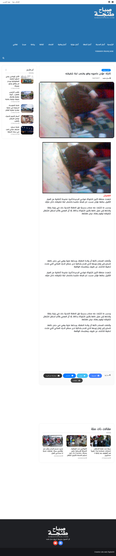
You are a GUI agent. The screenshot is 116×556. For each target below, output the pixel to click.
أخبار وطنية (62, 44)
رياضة (33, 44)
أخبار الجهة (87, 44)
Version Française (104, 51)
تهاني (15, 44)
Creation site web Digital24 (104, 552)
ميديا (24, 44)
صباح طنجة (106, 78)
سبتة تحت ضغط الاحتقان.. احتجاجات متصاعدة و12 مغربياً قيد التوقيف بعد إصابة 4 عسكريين (101, 452)
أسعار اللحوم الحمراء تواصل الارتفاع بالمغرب (12, 119)
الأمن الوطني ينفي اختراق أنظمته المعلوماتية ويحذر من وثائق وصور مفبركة (12, 81)
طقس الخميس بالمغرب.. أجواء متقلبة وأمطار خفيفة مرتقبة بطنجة (12, 96)
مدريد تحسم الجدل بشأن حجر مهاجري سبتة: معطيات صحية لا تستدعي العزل (53, 451)
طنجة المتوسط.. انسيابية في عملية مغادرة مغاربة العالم (12, 108)
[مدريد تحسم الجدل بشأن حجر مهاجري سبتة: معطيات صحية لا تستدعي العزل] (52, 441)
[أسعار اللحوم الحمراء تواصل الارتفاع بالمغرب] (27, 119)
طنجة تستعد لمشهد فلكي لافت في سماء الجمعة (12, 129)
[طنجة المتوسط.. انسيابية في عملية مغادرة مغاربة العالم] (27, 108)
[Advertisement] (38, 22)
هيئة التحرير (6, 2)
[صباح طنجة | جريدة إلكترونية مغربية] (104, 12)
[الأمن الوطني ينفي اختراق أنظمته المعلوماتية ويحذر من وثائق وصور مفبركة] (27, 79)
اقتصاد (50, 44)
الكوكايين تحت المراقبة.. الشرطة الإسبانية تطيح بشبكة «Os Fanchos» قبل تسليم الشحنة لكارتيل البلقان (77, 452)
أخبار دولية (75, 44)
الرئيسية (110, 44)
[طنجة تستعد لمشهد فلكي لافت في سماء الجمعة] (27, 130)
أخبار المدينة (100, 44)
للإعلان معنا (15, 2)
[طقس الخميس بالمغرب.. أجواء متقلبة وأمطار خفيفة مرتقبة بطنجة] (27, 95)
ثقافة (41, 44)
